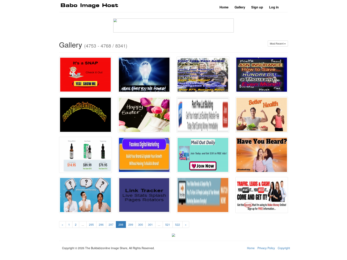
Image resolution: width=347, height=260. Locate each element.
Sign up (257, 7)
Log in (274, 7)
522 (177, 224)
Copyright (284, 248)
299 (130, 224)
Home (224, 7)
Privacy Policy (266, 248)
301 (150, 224)
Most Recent (277, 43)
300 (140, 224)
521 (167, 224)
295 (91, 224)
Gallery (240, 7)
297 (111, 224)
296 (101, 224)
